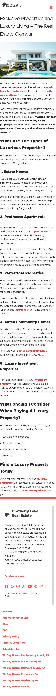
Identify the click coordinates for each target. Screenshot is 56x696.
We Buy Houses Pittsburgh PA (20, 674)
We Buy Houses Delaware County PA (23, 668)
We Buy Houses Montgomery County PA (26, 655)
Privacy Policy (10, 636)
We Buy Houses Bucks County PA (21, 661)
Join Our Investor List (15, 618)
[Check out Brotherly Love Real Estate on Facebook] (6, 587)
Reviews (7, 611)
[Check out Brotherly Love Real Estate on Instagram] (12, 587)
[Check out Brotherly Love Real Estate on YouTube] (30, 587)
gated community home (32, 351)
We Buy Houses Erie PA (16, 686)
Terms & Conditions (14, 643)
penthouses (41, 231)
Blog (5, 624)
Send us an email (14, 576)
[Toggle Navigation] (51, 7)
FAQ (4, 630)
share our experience (34, 490)
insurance (20, 310)
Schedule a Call (11, 649)
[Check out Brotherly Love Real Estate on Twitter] (23, 587)
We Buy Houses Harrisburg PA (20, 680)
